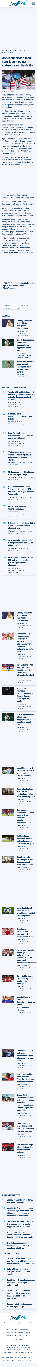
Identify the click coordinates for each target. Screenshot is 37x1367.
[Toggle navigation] (33, 3)
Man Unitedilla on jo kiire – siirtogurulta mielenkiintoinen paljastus (25, 1148)
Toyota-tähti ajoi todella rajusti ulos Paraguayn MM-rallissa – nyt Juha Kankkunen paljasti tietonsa (21, 396)
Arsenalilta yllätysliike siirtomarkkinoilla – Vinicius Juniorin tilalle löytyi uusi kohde (25, 694)
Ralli (28, 1332)
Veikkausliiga (11, 1332)
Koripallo (10, 1336)
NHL (8, 1329)
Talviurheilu (19, 1336)
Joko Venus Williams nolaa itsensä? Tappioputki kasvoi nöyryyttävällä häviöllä (25, 367)
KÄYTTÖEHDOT (30, 1360)
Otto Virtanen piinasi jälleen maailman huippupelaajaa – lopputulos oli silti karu (25, 345)
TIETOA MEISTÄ (6, 1360)
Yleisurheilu (18, 1339)
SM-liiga (14, 1329)
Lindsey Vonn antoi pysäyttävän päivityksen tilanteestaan (24, 324)
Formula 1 (21, 1332)
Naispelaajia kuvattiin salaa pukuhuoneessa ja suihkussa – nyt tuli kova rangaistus (26, 912)
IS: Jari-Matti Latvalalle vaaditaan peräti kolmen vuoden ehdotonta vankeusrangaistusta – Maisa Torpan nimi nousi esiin (25, 1102)
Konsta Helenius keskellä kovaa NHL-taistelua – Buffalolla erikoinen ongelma (25, 1127)
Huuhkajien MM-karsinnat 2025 (14, 1352)
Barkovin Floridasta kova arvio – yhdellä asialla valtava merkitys (25, 980)
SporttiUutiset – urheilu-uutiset (18, 1345)
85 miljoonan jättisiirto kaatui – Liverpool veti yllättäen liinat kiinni (25, 933)
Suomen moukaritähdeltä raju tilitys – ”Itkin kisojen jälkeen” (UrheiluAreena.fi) (18, 285)
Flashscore (28, 1352)
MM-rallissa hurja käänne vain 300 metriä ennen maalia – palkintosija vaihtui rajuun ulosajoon (20, 561)
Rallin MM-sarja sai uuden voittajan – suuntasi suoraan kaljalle (20, 416)
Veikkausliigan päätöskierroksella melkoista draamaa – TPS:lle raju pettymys (25, 840)
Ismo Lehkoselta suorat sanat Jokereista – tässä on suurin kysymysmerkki (26, 1002)
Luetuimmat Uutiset (11, 1254)
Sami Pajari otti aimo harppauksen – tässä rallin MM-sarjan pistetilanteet (21, 435)
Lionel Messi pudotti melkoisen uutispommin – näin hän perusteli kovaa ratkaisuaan (25, 1055)
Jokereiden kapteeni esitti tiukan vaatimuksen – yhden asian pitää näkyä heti (26, 793)
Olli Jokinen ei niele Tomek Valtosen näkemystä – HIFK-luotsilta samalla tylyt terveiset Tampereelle (21, 490)
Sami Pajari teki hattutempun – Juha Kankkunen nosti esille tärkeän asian (25, 861)
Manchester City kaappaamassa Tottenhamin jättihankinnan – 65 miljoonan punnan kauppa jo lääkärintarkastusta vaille (25, 643)
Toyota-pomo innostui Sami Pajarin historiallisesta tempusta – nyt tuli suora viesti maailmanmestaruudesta (27, 956)
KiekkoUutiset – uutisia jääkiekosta (18, 1347)
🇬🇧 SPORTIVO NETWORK (18, 1360)
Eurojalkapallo (24, 1329)
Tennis (28, 1336)
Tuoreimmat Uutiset (11, 1195)
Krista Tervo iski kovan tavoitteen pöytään (17, 507)
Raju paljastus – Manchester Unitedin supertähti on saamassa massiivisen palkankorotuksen (25, 816)
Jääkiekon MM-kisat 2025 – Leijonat (18, 1349)
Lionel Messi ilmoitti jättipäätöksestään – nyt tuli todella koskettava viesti (25, 772)
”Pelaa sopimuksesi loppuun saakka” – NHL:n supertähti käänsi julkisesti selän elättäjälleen (19, 456)
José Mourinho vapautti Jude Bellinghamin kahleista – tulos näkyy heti (20, 542)
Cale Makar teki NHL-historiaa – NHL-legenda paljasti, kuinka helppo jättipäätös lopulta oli (25, 670)
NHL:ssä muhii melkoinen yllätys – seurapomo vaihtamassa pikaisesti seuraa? (21, 525)
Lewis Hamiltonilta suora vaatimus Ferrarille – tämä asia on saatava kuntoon (25, 1078)
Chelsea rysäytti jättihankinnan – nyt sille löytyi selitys (21, 473)
